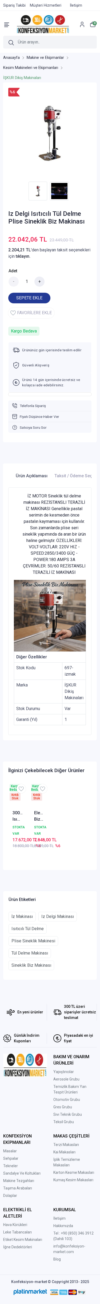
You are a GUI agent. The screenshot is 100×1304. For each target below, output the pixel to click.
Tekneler (10, 1166)
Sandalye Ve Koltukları (22, 1173)
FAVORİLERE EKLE (34, 312)
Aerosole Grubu (66, 1079)
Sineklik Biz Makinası (31, 965)
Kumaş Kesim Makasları (73, 1180)
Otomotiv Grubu (66, 1099)
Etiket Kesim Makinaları (22, 1239)
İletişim (59, 1218)
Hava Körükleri (15, 1225)
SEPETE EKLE (29, 297)
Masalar (10, 1151)
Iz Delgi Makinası (57, 916)
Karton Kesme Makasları (73, 1172)
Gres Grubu (62, 1107)
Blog (57, 1259)
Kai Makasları (64, 1152)
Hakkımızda (63, 1226)
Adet (13, 270)
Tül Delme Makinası (29, 953)
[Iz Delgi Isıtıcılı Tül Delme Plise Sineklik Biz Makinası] (49, 133)
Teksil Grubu (63, 1122)
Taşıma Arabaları (17, 1188)
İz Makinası (22, 916)
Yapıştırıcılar (63, 1072)
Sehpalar (10, 1158)
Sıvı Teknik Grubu (67, 1114)
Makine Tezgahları (18, 1181)
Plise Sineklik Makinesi (33, 940)
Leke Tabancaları (17, 1232)
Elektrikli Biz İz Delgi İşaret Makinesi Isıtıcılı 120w (39, 816)
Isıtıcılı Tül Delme (27, 928)
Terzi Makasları (66, 1145)
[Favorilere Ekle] (21, 788)
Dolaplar (10, 1195)
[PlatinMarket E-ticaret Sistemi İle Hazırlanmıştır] (30, 1292)
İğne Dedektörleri (17, 1247)
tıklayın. (23, 256)
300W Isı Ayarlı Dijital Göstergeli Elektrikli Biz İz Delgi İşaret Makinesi (18, 816)
